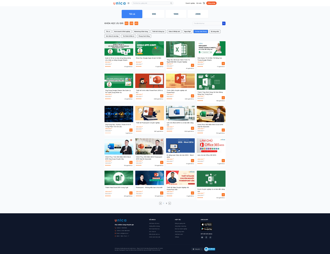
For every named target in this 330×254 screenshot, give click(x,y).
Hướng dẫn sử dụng (154, 226)
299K (198, 14)
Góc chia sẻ (152, 231)
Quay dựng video (179, 231)
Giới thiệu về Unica (154, 223)
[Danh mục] (128, 3)
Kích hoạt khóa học (154, 228)
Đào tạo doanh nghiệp (181, 228)
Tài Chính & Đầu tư (128, 36)
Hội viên (199, 3)
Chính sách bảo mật (154, 237)
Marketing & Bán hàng (141, 31)
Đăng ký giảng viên (180, 223)
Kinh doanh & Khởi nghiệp (122, 31)
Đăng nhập (211, 3)
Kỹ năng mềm (215, 31)
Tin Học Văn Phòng (201, 31)
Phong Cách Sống (144, 36)
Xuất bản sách (179, 234)
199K (176, 14)
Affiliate (177, 237)
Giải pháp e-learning (180, 226)
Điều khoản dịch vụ (154, 234)
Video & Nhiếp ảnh (174, 31)
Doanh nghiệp (190, 3)
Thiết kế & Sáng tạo (158, 31)
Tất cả (132, 14)
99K (154, 14)
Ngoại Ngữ (187, 31)
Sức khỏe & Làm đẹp (112, 36)
